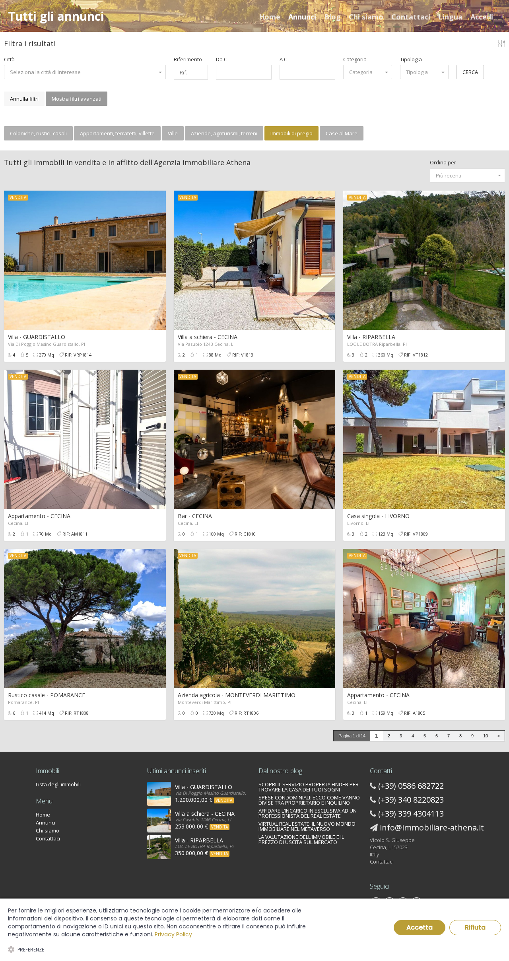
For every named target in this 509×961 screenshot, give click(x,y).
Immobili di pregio (291, 133)
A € (283, 59)
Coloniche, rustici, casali (38, 133)
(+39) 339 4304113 (411, 813)
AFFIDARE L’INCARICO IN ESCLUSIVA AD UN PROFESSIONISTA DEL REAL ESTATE (307, 813)
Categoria (355, 59)
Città (9, 59)
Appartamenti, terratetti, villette (117, 133)
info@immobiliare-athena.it (432, 827)
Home (269, 16)
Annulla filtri (24, 98)
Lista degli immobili (58, 784)
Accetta (419, 927)
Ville (173, 133)
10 (485, 735)
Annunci (302, 16)
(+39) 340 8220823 (411, 799)
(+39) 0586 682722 (411, 785)
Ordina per (443, 162)
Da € (221, 59)
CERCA (470, 72)
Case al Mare (341, 133)
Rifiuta (475, 927)
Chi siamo (366, 16)
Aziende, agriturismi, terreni (224, 133)
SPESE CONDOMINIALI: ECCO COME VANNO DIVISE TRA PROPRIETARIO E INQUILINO (309, 800)
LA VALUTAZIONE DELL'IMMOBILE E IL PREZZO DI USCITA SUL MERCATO (301, 839)
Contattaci (410, 16)
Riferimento (188, 59)
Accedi (481, 16)
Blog (332, 16)
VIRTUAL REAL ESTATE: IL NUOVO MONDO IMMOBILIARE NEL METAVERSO (307, 826)
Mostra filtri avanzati (76, 98)
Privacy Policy (173, 934)
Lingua (450, 16)
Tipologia (411, 59)
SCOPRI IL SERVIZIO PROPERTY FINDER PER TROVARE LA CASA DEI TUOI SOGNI (308, 787)
